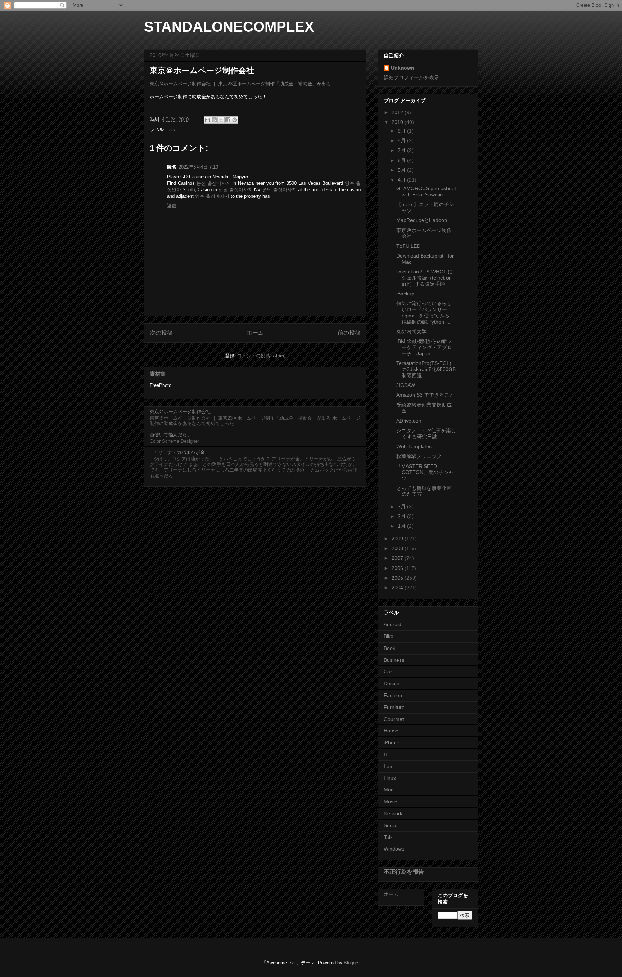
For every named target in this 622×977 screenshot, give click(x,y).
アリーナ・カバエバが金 (179, 452)
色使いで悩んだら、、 (173, 434)
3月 (402, 506)
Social (390, 825)
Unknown (402, 68)
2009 (398, 538)
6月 (402, 160)
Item (389, 766)
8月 (402, 140)
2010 (398, 122)
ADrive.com (409, 421)
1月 (402, 526)
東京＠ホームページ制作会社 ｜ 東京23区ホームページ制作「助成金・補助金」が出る (240, 83)
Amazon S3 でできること (425, 395)
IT (386, 754)
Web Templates (414, 446)
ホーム (255, 333)
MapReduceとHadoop (421, 220)
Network (393, 813)
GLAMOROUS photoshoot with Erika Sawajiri (426, 191)
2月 (402, 516)
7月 (402, 150)
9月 (402, 131)
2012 (398, 112)
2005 (398, 578)
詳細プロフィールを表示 (411, 77)
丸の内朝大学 (411, 331)
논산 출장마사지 (214, 183)
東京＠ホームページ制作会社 (180, 411)
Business (394, 660)
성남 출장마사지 (235, 189)
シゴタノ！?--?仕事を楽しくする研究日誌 (426, 434)
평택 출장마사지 (279, 189)
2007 (398, 558)
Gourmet (394, 719)
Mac (388, 790)
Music (390, 801)
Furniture (394, 707)
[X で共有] (221, 120)
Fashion (393, 695)
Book (389, 648)
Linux (390, 778)
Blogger (351, 962)
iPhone (392, 742)
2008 (398, 548)
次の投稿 (161, 333)
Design (392, 683)
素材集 (158, 374)
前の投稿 (349, 333)
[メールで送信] (207, 120)
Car (388, 671)
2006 (398, 568)
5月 (402, 170)
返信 (171, 205)
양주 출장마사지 (212, 196)
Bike (388, 636)
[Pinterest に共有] (234, 120)
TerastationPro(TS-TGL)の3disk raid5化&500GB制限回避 (426, 369)
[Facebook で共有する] (227, 120)
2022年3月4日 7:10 (198, 167)
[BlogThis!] (214, 120)
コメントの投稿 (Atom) (261, 355)
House (391, 730)
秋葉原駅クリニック (419, 456)
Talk (171, 129)
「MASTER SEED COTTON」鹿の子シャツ (425, 472)
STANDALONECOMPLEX (229, 27)
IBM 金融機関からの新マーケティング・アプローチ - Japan (424, 347)
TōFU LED (408, 246)
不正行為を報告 (404, 871)
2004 (398, 587)
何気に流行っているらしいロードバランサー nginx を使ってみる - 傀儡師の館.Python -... (424, 312)
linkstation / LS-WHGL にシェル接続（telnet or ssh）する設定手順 (424, 278)
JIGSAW (405, 385)
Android (392, 624)
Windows (394, 849)
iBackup (405, 293)
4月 (402, 180)
